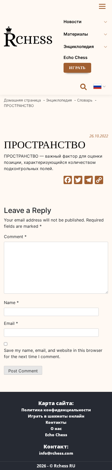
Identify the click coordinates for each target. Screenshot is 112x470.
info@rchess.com (56, 453)
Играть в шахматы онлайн (56, 416)
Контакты (56, 422)
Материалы (76, 34)
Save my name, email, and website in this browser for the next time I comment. (53, 353)
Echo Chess (76, 57)
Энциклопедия (79, 46)
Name (11, 302)
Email (11, 323)
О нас (56, 428)
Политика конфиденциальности (56, 409)
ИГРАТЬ (77, 68)
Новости (73, 21)
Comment (15, 236)
